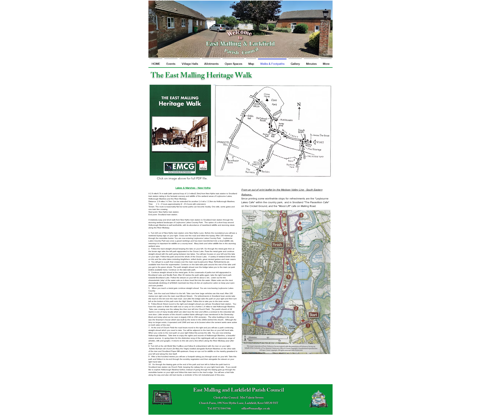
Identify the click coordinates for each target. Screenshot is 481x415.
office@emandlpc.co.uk (255, 409)
